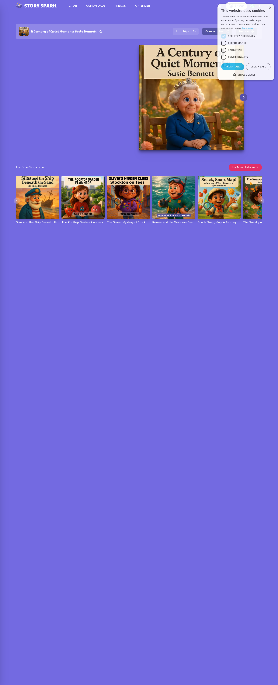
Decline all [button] (258, 66)
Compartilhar (214, 31)
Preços (120, 5)
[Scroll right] (261, 201)
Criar (73, 5)
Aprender (142, 5)
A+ (194, 31)
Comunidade (95, 5)
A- (177, 31)
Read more (248, 27)
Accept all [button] (233, 66)
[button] (245, 75)
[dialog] (245, 42)
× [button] (270, 7)
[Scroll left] (17, 201)
